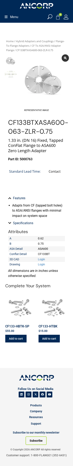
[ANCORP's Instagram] (28, 394)
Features (19, 198)
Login (41, 259)
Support (36, 423)
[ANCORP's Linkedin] (22, 394)
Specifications (23, 223)
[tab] (36, 198)
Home (10, 41)
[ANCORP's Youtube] (50, 394)
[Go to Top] (10, 457)
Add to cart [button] (16, 338)
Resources (36, 417)
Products (36, 405)
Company (36, 411)
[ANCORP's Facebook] (42, 394)
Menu (14, 17)
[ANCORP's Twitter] (36, 394)
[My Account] (66, 16)
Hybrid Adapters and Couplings (35, 41)
